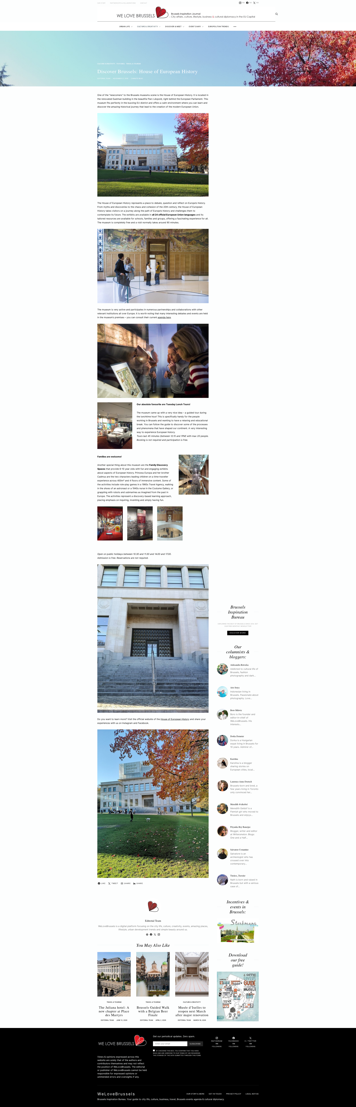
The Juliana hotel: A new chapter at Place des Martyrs (114, 1011)
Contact (143, 3)
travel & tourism (133, 64)
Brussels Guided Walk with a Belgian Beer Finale (153, 1011)
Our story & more (195, 1094)
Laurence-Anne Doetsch (241, 781)
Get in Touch (215, 1094)
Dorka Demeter (237, 736)
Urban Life (124, 26)
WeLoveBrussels (116, 1094)
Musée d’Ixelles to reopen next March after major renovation (191, 1011)
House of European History (175, 719)
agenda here (164, 317)
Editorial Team (103, 78)
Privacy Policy (233, 1094)
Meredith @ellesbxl (239, 804)
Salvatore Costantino (239, 849)
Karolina (234, 758)
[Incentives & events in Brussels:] (238, 930)
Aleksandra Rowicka (239, 664)
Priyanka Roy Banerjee (240, 826)
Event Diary (195, 26)
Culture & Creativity (147, 26)
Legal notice (252, 1094)
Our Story (101, 3)
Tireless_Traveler (237, 875)
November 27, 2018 (120, 78)
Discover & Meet (173, 26)
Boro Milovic (236, 710)
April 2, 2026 (161, 1020)
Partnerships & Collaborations (123, 3)
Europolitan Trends (218, 26)
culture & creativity (106, 64)
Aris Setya (234, 687)
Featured (120, 64)
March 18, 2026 (199, 1020)
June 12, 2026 (121, 1020)
